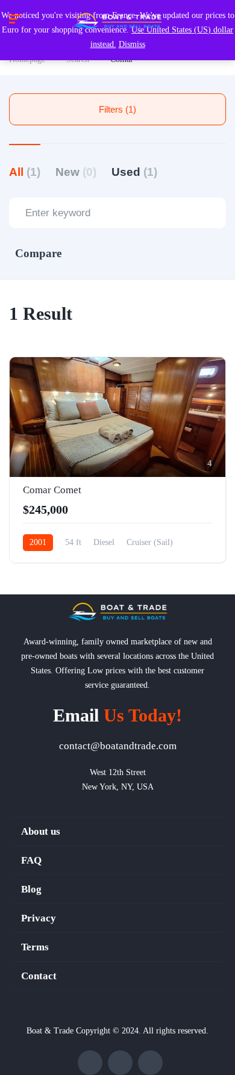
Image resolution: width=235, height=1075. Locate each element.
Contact (39, 976)
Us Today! (117, 715)
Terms (35, 947)
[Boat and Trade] (117, 21)
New (75, 172)
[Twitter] (120, 1062)
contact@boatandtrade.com (118, 746)
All (24, 172)
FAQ (31, 860)
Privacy (38, 918)
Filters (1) (117, 109)
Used (134, 172)
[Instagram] (150, 1062)
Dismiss (132, 44)
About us (40, 831)
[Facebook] (90, 1062)
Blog (31, 889)
